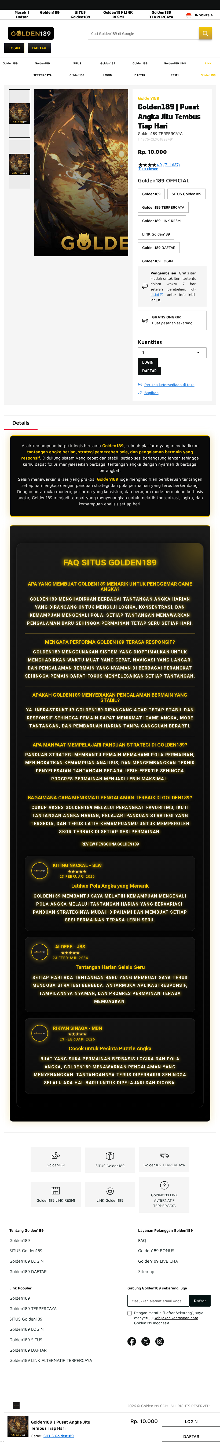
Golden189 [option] (151, 194)
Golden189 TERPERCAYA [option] (163, 207)
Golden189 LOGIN (26, 1261)
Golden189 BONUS (156, 1250)
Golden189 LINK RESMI (118, 14)
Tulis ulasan (148, 169)
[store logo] (31, 33)
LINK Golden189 (110, 1200)
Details (21, 423)
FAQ (142, 1240)
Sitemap (146, 1271)
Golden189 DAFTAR (28, 1271)
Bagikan (151, 392)
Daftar (39, 48)
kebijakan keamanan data (176, 1317)
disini (155, 294)
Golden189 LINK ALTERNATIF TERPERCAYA (164, 1200)
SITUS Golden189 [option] (186, 194)
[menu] (110, 69)
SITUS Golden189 (80, 14)
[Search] (205, 33)
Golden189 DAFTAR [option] (158, 247)
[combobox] (150, 33)
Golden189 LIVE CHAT (159, 1261)
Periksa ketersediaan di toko (169, 384)
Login (14, 48)
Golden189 (50, 12)
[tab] (21, 423)
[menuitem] (10, 63)
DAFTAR (149, 371)
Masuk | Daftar (22, 14)
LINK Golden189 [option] (156, 234)
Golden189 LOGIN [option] (157, 261)
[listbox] (172, 227)
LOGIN (147, 362)
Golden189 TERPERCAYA (161, 14)
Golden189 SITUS (25, 1339)
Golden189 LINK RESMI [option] (162, 220)
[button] (19, 113)
